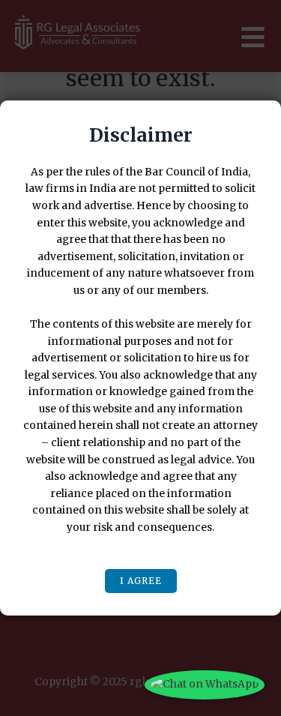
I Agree (141, 580)
